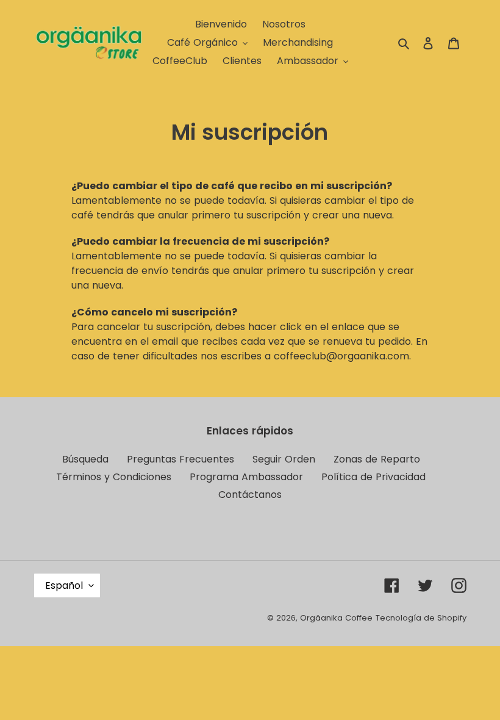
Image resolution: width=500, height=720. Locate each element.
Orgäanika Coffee (336, 618)
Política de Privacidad (373, 477)
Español (64, 585)
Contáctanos (250, 495)
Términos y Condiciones (113, 477)
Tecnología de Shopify (421, 618)
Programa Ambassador (246, 477)
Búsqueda (85, 459)
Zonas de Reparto (377, 459)
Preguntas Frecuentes (180, 459)
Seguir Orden (283, 459)
